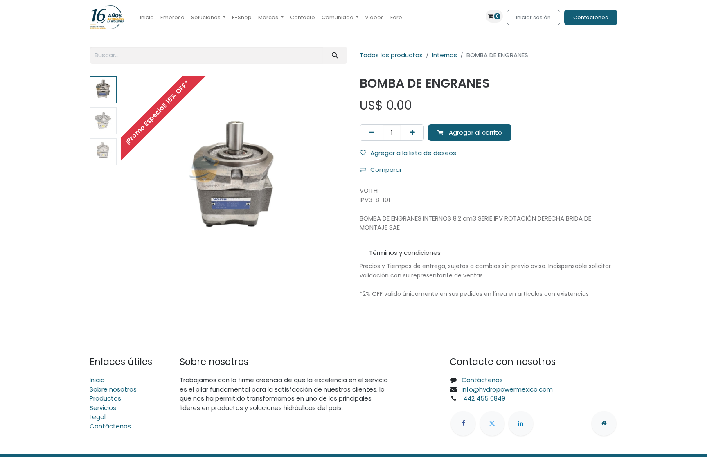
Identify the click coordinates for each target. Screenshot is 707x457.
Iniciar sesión (533, 17)
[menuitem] (147, 17)
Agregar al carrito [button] (474, 132)
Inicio (97, 380)
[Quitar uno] (371, 132)
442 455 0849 (483, 398)
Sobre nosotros (113, 389)
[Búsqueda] (335, 55)
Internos (444, 55)
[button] (138, 178)
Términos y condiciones (405, 252)
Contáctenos (590, 17)
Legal (98, 416)
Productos (105, 398)
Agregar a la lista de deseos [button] (413, 153)
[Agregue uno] (412, 132)
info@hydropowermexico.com (507, 389)
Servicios (103, 407)
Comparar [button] (386, 169)
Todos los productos (391, 55)
